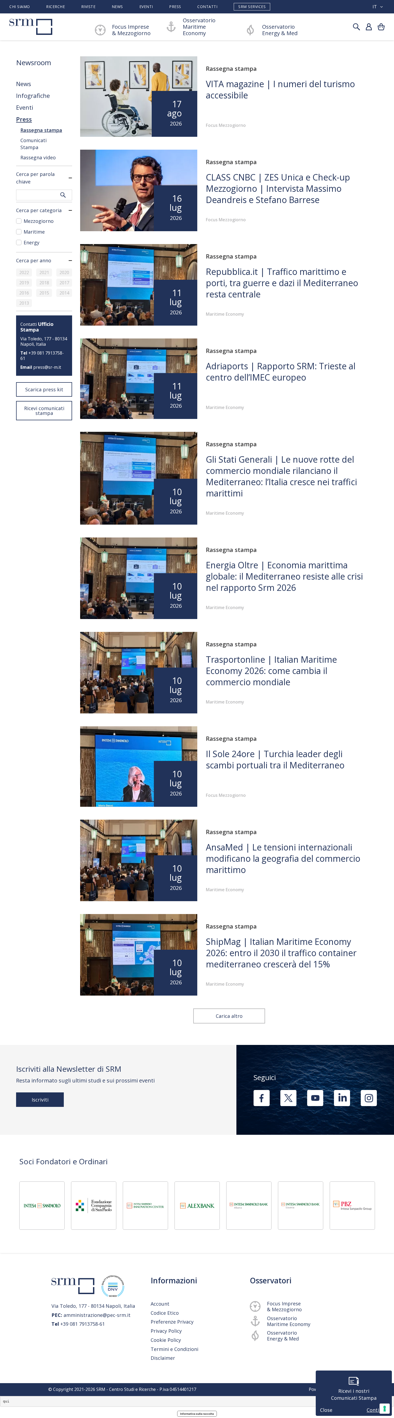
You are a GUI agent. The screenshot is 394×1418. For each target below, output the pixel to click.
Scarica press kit (44, 389)
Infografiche (33, 95)
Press (175, 7)
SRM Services (252, 6)
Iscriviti (40, 1099)
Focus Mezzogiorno (226, 125)
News (117, 7)
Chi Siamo (19, 7)
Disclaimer (163, 1358)
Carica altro (229, 1016)
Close (326, 1410)
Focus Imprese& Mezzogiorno (131, 30)
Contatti (207, 7)
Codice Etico (165, 1313)
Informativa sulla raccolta (197, 1413)
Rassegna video (38, 157)
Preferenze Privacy (172, 1321)
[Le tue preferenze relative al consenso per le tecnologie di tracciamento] (385, 1409)
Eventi (146, 7)
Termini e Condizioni (174, 1349)
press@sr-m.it (47, 367)
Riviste (88, 7)
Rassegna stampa (41, 130)
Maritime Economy (225, 314)
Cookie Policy (166, 1340)
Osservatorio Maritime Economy (199, 26)
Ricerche (55, 7)
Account (160, 1304)
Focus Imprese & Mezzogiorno (284, 1306)
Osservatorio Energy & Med (280, 30)
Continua (377, 1410)
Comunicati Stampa (33, 143)
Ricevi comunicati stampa (44, 410)
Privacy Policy (166, 1331)
